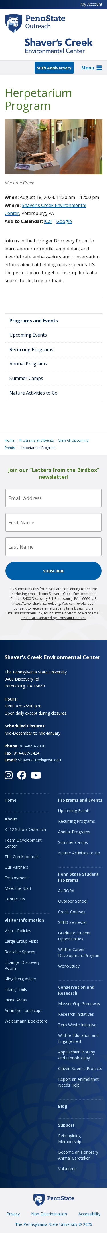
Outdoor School (73, 901)
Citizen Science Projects (80, 1068)
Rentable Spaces (20, 951)
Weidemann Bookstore (26, 1021)
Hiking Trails (16, 989)
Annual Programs (28, 364)
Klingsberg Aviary (20, 978)
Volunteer (67, 1168)
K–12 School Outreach (25, 829)
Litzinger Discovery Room (22, 965)
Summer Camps (26, 378)
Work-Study (69, 966)
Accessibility (89, 1213)
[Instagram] (9, 775)
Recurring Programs (31, 349)
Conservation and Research (76, 990)
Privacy (13, 1213)
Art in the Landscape (24, 1010)
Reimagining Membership (69, 1138)
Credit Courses (71, 911)
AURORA (66, 890)
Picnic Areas (16, 1000)
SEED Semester (72, 922)
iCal (48, 221)
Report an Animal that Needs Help (78, 1082)
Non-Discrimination (49, 1213)
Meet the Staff (18, 888)
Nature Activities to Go (33, 393)
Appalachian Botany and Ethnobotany (76, 1055)
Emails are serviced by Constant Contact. (53, 618)
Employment (16, 877)
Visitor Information (24, 920)
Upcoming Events (28, 335)
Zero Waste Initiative (77, 1024)
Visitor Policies (18, 930)
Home (10, 440)
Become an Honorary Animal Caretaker (78, 1155)
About (11, 819)
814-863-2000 (32, 746)
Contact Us (15, 899)
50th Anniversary (54, 68)
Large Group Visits (21, 941)
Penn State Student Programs (78, 877)
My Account (91, 4)
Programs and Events (33, 320)
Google (64, 221)
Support (66, 1125)
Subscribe (53, 571)
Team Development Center (23, 843)
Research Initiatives (76, 1014)
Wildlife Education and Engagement (78, 1038)
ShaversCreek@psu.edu (39, 760)
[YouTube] (36, 775)
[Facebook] (21, 775)
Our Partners (16, 867)
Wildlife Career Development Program (79, 952)
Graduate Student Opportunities (74, 936)
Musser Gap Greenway (79, 1003)
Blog (62, 1106)
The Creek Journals (22, 856)
